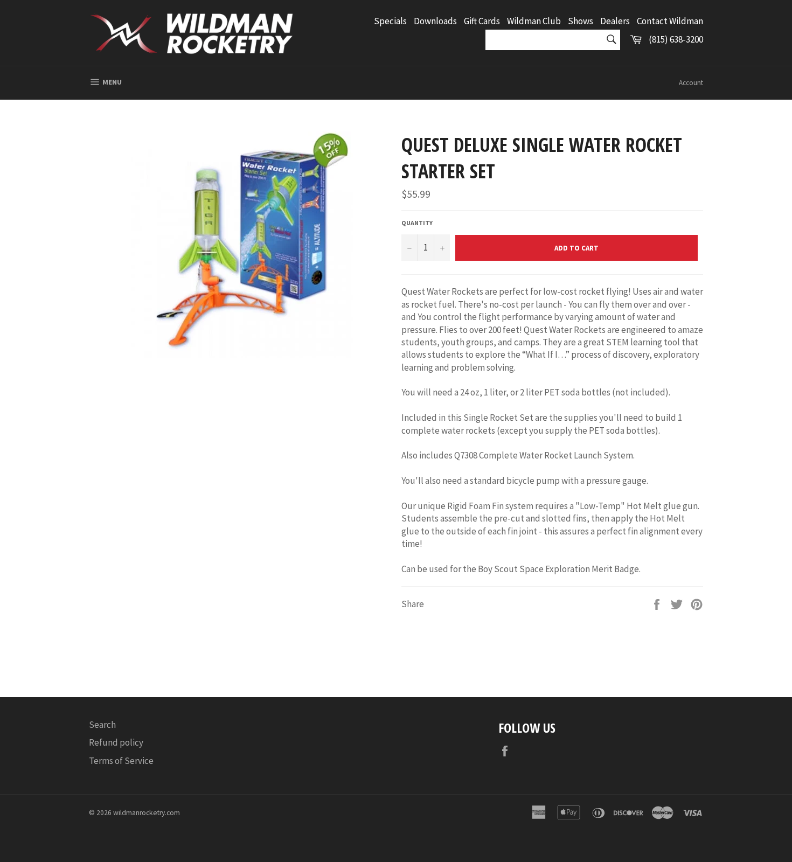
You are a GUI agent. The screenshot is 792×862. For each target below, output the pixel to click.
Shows (580, 21)
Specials (390, 21)
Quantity (417, 223)
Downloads (435, 21)
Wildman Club (534, 21)
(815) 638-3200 (676, 39)
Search (102, 725)
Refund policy (116, 742)
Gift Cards (482, 21)
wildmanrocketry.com (146, 812)
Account (691, 82)
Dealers (615, 21)
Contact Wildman (670, 21)
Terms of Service (121, 761)
